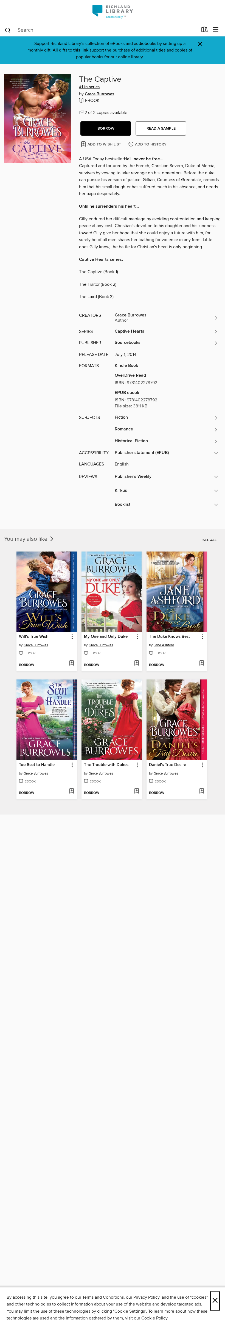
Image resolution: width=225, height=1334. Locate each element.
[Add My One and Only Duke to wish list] (136, 663)
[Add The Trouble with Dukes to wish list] (136, 791)
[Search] (8, 29)
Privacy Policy (146, 1297)
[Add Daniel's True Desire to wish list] (201, 791)
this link (80, 50)
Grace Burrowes (99, 94)
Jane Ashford (164, 645)
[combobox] (101, 30)
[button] (105, 128)
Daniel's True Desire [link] (167, 764)
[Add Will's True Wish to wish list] (71, 663)
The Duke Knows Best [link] (169, 636)
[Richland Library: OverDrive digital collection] (112, 12)
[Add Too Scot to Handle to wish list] (71, 791)
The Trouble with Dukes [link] (106, 764)
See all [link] (209, 540)
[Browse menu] (216, 29)
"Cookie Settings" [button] (129, 1311)
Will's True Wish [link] (34, 636)
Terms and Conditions (103, 1297)
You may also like (26, 539)
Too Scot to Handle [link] (37, 764)
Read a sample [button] (161, 128)
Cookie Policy (154, 1318)
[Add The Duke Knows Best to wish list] (201, 663)
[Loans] (204, 30)
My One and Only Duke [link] (106, 636)
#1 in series (89, 87)
